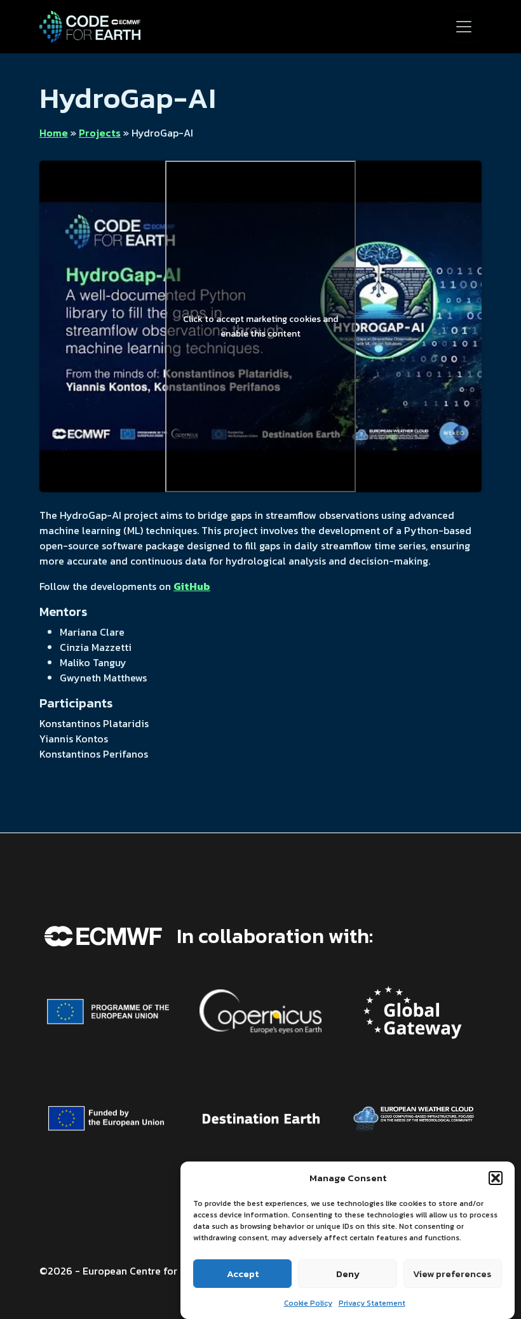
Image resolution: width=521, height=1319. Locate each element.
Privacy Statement (372, 1303)
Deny (348, 1273)
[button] (495, 1178)
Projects (100, 132)
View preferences (452, 1273)
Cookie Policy (308, 1303)
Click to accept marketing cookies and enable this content (260, 326)
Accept (243, 1273)
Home (53, 132)
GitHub (191, 586)
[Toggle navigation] (464, 27)
